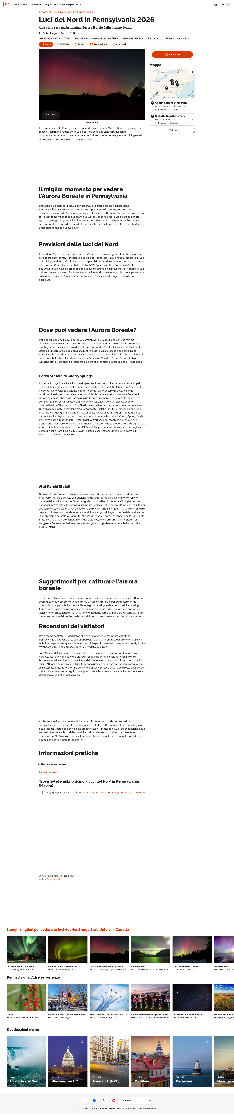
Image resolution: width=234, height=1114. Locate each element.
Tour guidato (81, 38)
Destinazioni (20, 4)
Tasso (81, 44)
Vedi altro (174, 130)
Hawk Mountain (147, 793)
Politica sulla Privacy (126, 1108)
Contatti (94, 1108)
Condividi (121, 44)
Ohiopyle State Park (121, 793)
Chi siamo (82, 1108)
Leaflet (168, 98)
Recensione (100, 44)
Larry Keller (93, 122)
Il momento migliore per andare (66, 12)
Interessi (36, 4)
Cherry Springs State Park (58, 793)
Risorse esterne (53, 764)
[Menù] (226, 4)
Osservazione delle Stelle (105, 38)
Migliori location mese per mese (63, 4)
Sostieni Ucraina (107, 1108)
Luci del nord (154, 38)
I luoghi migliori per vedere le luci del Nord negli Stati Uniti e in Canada (68, 929)
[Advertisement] (92, 162)
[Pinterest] (113, 1100)
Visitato (64, 44)
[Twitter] (104, 1100)
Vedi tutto (51, 114)
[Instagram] (84, 1100)
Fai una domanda (48, 772)
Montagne (181, 38)
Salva (48, 44)
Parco (169, 38)
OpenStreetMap (179, 98)
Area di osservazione (50, 38)
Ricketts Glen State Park (91, 793)
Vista (67, 38)
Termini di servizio (147, 1108)
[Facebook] (94, 1100)
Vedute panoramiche (133, 38)
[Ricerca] (215, 4)
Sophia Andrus (55, 879)
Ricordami (174, 54)
